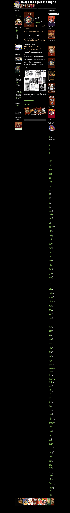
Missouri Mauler (50, 381)
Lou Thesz (50, 355)
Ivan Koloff (50, 323)
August (17, 29)
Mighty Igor (50, 374)
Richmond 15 (50, 414)
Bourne (50, 246)
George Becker (50, 305)
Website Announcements (51, 484)
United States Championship (50, 475)
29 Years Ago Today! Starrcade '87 (18, 88)
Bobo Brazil (50, 244)
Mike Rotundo (50, 377)
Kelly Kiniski (50, 343)
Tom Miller (50, 460)
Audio (49, 222)
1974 (49, 143)
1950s (49, 190)
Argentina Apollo (50, 218)
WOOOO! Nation (51, 488)
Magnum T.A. (50, 360)
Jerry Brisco (50, 330)
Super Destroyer (50, 444)
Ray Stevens (50, 409)
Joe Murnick (50, 338)
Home (16, 8)
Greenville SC (50, 169)
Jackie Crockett (50, 326)
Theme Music (50, 456)
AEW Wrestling (50, 211)
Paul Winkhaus (50, 400)
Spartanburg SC (50, 435)
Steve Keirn (50, 440)
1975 (49, 144)
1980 (49, 148)
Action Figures (50, 210)
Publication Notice (40, 8)
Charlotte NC (50, 164)
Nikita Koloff (50, 391)
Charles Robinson (51, 257)
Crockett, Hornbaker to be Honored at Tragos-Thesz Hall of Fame (19, 13)
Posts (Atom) (28, 123)
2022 (16, 35)
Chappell (50, 256)
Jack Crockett (50, 325)
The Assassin (50, 453)
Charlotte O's (50, 261)
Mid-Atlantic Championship (52, 368)
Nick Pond (50, 390)
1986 (49, 153)
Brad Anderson (50, 247)
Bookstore (20, 8)
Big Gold (50, 232)
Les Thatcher (50, 351)
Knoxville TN (50, 173)
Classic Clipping (50, 265)
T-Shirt (49, 448)
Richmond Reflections (51, 415)
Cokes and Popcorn (51, 268)
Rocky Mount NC (51, 182)
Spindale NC (50, 436)
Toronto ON (50, 185)
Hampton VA (50, 170)
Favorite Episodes (51, 297)
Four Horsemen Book (51, 301)
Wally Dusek (50, 480)
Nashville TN (50, 387)
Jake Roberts (50, 327)
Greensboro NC (50, 313)
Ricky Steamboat (51, 417)
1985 (49, 152)
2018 (16, 39)
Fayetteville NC (50, 166)
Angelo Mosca (50, 217)
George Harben (50, 306)
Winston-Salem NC (51, 187)
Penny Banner (50, 402)
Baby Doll (50, 225)
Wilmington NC (50, 186)
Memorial (50, 367)
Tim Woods (50, 459)
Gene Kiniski (50, 304)
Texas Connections (51, 451)
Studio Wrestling (31, 8)
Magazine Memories (51, 359)
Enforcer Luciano (51, 293)
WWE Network (50, 494)
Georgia (50, 308)
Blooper (50, 238)
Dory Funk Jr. (17, 30)
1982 (49, 203)
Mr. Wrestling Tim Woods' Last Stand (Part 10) (18, 77)
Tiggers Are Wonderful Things (19, 92)
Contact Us (35, 8)
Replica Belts (50, 410)
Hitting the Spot (50, 319)
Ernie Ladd (50, 294)
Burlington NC (50, 162)
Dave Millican (50, 277)
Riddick (50, 418)
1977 (49, 198)
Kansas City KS (50, 342)
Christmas (50, 263)
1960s (49, 191)
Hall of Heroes (45, 8)
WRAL (49, 491)
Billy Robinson (50, 235)
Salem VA (50, 427)
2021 (16, 36)
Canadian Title (50, 253)
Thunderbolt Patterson (51, 457)
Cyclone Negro (50, 274)
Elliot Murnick (50, 292)
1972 (49, 194)
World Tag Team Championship (50, 489)
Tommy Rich (50, 461)
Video (49, 478)
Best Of (50, 230)
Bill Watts (50, 234)
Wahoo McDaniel (51, 479)
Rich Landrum (50, 413)
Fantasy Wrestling (51, 296)
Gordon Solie (50, 310)
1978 (49, 199)
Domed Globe (26, 8)
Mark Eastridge (50, 363)
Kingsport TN (50, 172)
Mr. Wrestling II (50, 385)
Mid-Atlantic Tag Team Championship (51, 371)
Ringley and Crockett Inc (51, 419)
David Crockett (50, 278)
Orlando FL (50, 178)
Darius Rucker (50, 276)
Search (23, 8)
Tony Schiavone (50, 463)
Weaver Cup (50, 483)
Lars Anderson (50, 350)
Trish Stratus (50, 467)
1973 (49, 195)
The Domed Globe (17, 105)
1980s (49, 137)
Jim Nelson (50, 334)
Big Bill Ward (50, 231)
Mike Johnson (50, 375)
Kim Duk (50, 346)
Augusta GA (50, 160)
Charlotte (50, 259)
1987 (49, 154)
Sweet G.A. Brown (51, 447)
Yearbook (50, 495)
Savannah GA (50, 183)
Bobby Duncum (50, 242)
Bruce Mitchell (50, 248)
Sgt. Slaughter (50, 431)
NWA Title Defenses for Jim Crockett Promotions (18, 110)
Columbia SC (50, 165)
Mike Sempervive (51, 378)
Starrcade (50, 438)
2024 (16, 33)
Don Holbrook (50, 285)
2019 (16, 38)
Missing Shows (50, 380)
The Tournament (50, 455)
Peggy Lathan (50, 401)
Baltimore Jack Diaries (51, 226)
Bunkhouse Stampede (51, 251)
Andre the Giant (50, 215)
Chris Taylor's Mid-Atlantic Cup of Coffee (18, 97)
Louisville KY (50, 356)
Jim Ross (50, 335)
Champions (50, 255)
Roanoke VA (50, 181)
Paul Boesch (50, 397)
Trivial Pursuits (50, 468)
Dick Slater (50, 283)
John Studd (50, 340)
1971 (49, 141)
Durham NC (50, 288)
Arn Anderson (50, 219)
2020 (16, 37)
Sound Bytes (50, 434)
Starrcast (50, 439)
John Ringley (50, 339)
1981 (49, 149)
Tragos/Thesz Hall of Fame (51, 8)
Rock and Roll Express (51, 422)
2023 (16, 34)
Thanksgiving (50, 452)
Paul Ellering (50, 398)
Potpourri (50, 406)
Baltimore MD (50, 161)
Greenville (50, 168)
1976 (49, 145)
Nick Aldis (50, 389)
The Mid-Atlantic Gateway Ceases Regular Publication (18, 16)
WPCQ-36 (50, 490)
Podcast (50, 404)
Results (50, 411)
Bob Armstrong (50, 239)
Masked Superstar (51, 364)
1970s (49, 136)
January (17, 31)
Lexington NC (50, 174)
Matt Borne (50, 365)
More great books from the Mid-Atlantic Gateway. (35, 116)
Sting (49, 442)
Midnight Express (51, 373)
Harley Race (50, 317)
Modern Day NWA (51, 382)
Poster (49, 405)
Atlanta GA (50, 221)
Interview (50, 321)
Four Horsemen (50, 300)
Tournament (50, 465)
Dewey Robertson (51, 281)
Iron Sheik (50, 322)
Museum (50, 386)
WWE (49, 493)
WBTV (49, 482)
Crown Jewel (50, 273)
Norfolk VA (50, 177)
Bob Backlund (50, 240)
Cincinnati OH (50, 264)
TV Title (50, 471)
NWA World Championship (52, 393)
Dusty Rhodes (50, 289)
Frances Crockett (51, 302)
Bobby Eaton (50, 243)
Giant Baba (50, 309)
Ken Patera (50, 344)
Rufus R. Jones (50, 426)
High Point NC (50, 318)
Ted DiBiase (50, 449)
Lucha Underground (51, 357)
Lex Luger (50, 352)
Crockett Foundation (51, 272)
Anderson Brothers (51, 214)
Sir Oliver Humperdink (51, 432)
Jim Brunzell (50, 331)
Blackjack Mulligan (51, 236)
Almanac (50, 213)
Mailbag (50, 361)
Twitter (49, 472)
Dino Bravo (50, 284)
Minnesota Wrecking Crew (52, 379)
